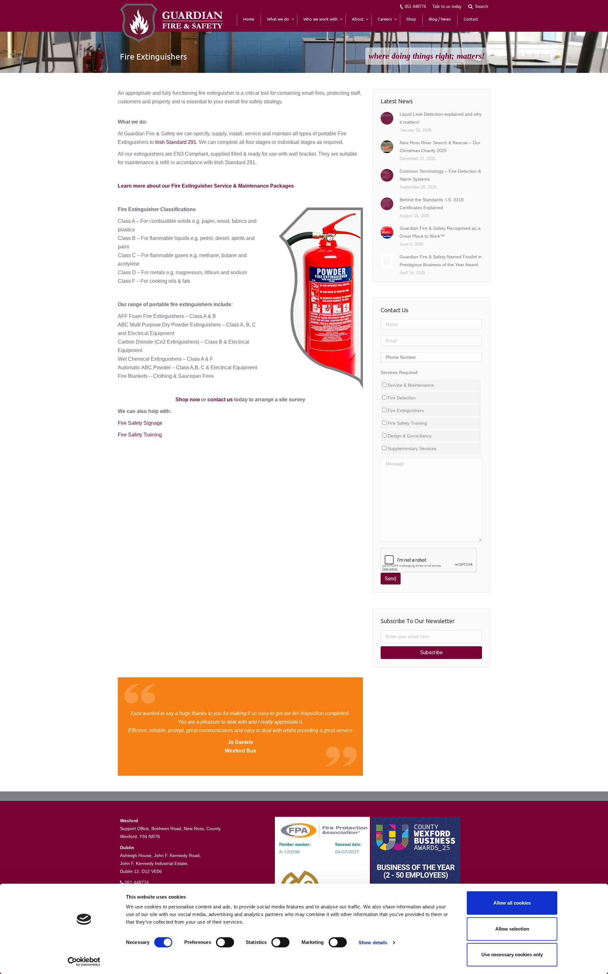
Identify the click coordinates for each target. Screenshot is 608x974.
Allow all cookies (512, 903)
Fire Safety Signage (140, 423)
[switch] (225, 942)
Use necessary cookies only (512, 954)
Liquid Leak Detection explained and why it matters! (441, 118)
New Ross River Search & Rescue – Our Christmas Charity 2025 (440, 146)
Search (481, 6)
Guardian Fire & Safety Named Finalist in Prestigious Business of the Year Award (441, 260)
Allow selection (512, 929)
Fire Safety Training (140, 434)
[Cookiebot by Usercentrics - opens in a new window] (84, 961)
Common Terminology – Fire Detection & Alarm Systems (440, 175)
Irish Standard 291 (175, 142)
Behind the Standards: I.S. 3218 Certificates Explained (432, 203)
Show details (372, 942)
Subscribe (431, 652)
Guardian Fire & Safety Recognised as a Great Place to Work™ (440, 232)
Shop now (187, 399)
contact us (220, 399)
